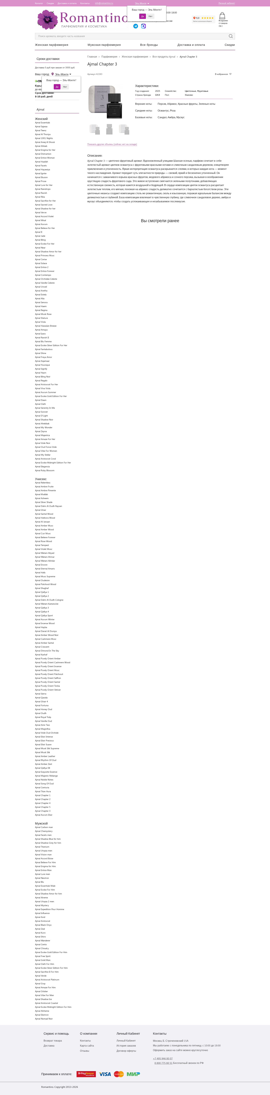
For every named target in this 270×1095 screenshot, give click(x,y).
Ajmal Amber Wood (44, 529)
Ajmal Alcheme (42, 1010)
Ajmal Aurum (41, 224)
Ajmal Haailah (41, 161)
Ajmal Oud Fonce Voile (46, 446)
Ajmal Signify (41, 368)
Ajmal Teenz (40, 130)
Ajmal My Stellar (42, 454)
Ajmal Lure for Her (43, 185)
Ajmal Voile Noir (42, 443)
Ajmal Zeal (40, 928)
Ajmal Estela (40, 294)
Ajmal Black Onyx (43, 924)
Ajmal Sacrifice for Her (45, 200)
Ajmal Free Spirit (42, 956)
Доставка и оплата (67, 3)
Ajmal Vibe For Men (44, 995)
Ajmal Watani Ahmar (45, 556)
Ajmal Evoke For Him (45, 889)
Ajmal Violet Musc (43, 549)
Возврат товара (53, 1040)
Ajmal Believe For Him (45, 862)
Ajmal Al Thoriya (42, 134)
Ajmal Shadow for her (45, 208)
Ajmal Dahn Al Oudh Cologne (49, 599)
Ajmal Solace (41, 263)
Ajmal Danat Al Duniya (46, 631)
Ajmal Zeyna (41, 431)
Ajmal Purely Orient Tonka (47, 685)
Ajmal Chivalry (42, 948)
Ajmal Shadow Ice (43, 999)
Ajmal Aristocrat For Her (46, 384)
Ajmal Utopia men (43, 850)
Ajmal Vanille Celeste (45, 282)
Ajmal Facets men (43, 834)
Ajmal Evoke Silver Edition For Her (51, 345)
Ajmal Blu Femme (43, 341)
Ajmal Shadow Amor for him (48, 893)
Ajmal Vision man (43, 854)
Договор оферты (126, 1050)
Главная (92, 56)
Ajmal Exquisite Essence (46, 771)
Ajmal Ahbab (41, 145)
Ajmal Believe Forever (45, 537)
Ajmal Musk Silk (42, 752)
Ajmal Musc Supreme (45, 576)
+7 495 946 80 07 (163, 1058)
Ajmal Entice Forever (44, 271)
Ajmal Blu (39, 881)
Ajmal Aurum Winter (45, 619)
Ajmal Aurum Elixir (43, 814)
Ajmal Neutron (42, 877)
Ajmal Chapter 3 (42, 810)
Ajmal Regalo (41, 380)
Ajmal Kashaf (41, 654)
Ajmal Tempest (42, 545)
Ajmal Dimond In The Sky (47, 650)
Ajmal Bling (40, 239)
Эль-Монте (140, 3)
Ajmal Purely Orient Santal (47, 681)
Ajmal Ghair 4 (41, 701)
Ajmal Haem (41, 306)
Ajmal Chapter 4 (42, 803)
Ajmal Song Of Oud (44, 783)
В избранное (221, 74)
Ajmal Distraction (43, 153)
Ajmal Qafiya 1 (42, 591)
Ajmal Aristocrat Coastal (46, 1003)
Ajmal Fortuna (41, 705)
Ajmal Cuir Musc (43, 533)
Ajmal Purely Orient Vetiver (48, 689)
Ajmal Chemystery (43, 831)
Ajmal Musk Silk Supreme (47, 748)
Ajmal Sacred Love (43, 204)
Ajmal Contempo (43, 274)
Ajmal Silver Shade (43, 502)
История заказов (126, 1045)
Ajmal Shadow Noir (44, 419)
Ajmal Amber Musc (44, 525)
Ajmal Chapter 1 (42, 795)
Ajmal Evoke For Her (44, 243)
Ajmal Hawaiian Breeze (45, 325)
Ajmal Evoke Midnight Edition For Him (53, 1006)
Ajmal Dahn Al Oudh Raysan (48, 506)
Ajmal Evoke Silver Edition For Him (51, 967)
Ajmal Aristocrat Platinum (47, 979)
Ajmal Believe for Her (45, 228)
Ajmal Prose (40, 181)
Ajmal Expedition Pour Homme (49, 909)
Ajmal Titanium (42, 846)
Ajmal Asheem (42, 498)
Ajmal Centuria (42, 787)
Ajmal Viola (40, 321)
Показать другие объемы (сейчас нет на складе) (112, 144)
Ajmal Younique (42, 364)
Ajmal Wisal (40, 220)
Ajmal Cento (41, 944)
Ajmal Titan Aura (43, 791)
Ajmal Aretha (41, 290)
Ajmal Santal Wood (44, 513)
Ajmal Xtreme (41, 897)
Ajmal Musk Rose (43, 314)
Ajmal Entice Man (43, 870)
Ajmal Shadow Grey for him (48, 842)
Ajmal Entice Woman (45, 157)
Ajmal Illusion (41, 177)
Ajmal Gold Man (42, 960)
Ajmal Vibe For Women (46, 450)
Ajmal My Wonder (43, 427)
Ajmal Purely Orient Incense (48, 666)
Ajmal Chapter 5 (42, 806)
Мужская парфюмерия (104, 45)
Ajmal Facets (41, 165)
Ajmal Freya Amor (43, 357)
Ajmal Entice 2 (41, 267)
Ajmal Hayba (41, 627)
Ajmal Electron (42, 1014)
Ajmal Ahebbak (42, 423)
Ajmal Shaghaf (42, 588)
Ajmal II (38, 231)
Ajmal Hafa (40, 572)
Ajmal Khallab (41, 494)
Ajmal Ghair (40, 509)
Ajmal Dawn (40, 400)
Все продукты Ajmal (163, 56)
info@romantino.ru (104, 3)
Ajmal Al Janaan (42, 521)
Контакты (85, 3)
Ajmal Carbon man (44, 827)
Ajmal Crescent (42, 646)
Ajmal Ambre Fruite (44, 486)
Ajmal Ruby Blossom (44, 470)
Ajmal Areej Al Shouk (45, 142)
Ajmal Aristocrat (42, 920)
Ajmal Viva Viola (42, 388)
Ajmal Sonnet (41, 411)
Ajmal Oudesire (42, 580)
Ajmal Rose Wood (43, 541)
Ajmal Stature (41, 317)
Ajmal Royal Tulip (43, 717)
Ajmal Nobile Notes (44, 779)
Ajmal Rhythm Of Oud (45, 760)
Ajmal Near (40, 247)
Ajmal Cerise (41, 259)
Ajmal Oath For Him (44, 963)
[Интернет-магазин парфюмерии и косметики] (82, 19)
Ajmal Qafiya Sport (44, 615)
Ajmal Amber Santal (44, 642)
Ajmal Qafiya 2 (42, 595)
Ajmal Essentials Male (45, 885)
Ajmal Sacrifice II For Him (47, 971)
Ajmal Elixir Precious (44, 740)
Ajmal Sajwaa (41, 126)
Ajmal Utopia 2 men (44, 901)
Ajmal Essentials (42, 122)
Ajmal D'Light (41, 415)
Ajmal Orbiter (41, 991)
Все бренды (149, 45)
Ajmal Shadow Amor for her (48, 251)
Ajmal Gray (40, 983)
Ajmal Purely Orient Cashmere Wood (52, 662)
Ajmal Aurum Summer (45, 392)
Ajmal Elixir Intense (44, 736)
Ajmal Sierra (40, 693)
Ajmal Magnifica (42, 728)
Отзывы (84, 1050)
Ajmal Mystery (42, 905)
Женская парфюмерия (51, 45)
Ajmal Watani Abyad (44, 552)
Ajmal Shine (40, 353)
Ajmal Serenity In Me (45, 407)
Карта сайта (87, 1045)
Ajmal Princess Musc (44, 255)
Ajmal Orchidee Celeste (46, 278)
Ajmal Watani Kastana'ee (46, 603)
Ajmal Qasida (41, 697)
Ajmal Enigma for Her (45, 149)
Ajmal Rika (40, 196)
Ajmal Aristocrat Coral (45, 458)
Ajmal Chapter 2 (42, 799)
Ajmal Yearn (40, 372)
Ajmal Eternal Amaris (45, 568)
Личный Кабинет (126, 1040)
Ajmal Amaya (41, 329)
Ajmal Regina (41, 310)
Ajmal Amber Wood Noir (46, 634)
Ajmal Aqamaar (42, 360)
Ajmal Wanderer (42, 940)
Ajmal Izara (40, 333)
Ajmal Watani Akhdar (45, 560)
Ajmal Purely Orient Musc (47, 670)
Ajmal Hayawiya (42, 169)
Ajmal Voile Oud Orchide (46, 732)
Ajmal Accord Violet (44, 216)
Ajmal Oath (40, 403)
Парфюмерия (109, 56)
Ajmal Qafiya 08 (42, 767)
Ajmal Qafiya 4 (42, 611)
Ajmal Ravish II (42, 337)
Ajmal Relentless (42, 482)
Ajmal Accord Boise (44, 858)
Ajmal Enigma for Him (45, 866)
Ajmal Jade (40, 235)
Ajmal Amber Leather (45, 756)
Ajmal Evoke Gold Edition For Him (51, 952)
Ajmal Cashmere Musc (45, 638)
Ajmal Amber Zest (43, 763)
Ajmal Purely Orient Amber (48, 658)
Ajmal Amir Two (42, 724)
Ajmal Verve (40, 212)
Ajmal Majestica (42, 435)
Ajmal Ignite (40, 173)
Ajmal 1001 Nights (44, 138)
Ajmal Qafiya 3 (42, 607)
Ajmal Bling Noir (42, 376)
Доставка (49, 1045)
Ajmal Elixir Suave (43, 744)
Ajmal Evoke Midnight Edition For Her (53, 462)
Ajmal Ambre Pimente (45, 490)
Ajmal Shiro (40, 936)
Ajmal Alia (39, 298)
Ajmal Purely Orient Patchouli (49, 674)
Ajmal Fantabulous (43, 349)
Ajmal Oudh (40, 713)
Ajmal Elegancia (42, 466)
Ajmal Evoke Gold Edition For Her (51, 396)
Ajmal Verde (40, 975)
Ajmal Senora (41, 302)
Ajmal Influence (42, 913)
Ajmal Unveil (41, 286)
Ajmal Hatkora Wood (45, 517)
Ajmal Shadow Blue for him (48, 838)
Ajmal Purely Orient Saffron (48, 677)
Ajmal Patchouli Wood (45, 584)
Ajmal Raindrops (42, 188)
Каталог (39, 3)
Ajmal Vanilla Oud (43, 720)
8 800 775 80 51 (163, 1063)
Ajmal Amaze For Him (45, 987)
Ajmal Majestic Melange (46, 775)
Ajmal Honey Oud (43, 709)
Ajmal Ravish (41, 192)
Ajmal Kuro (40, 932)
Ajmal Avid (40, 917)
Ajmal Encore (41, 564)
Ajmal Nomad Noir (44, 1018)
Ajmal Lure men (42, 874)
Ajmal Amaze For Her (45, 439)
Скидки (50, 3)
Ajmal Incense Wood (45, 623)
